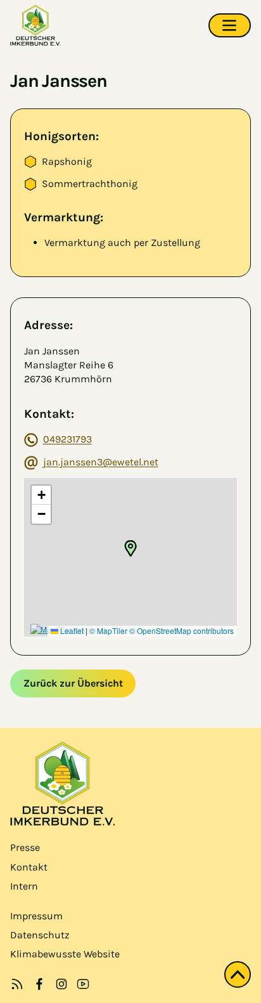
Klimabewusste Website (65, 954)
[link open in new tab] (39, 984)
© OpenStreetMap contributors (181, 630)
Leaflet (71, 630)
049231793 (67, 439)
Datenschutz (40, 935)
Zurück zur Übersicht (73, 683)
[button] (130, 548)
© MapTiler (108, 630)
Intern (24, 886)
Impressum (36, 916)
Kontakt (29, 867)
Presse (25, 847)
